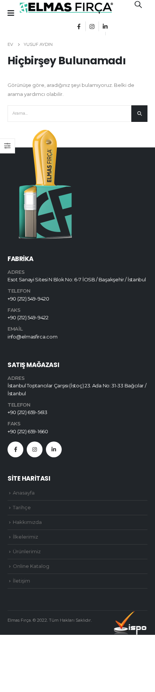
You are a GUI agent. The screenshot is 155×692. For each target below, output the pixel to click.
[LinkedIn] (105, 26)
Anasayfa (24, 493)
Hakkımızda (27, 522)
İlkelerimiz (25, 537)
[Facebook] (78, 26)
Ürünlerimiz (27, 551)
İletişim (21, 581)
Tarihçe (22, 507)
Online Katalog (31, 566)
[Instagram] (91, 26)
